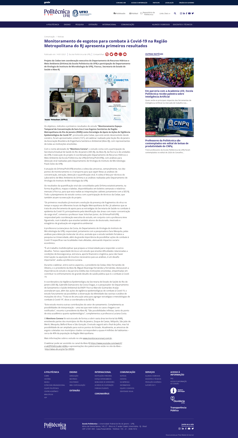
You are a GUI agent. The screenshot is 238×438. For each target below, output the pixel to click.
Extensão (93, 24)
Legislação (169, 3)
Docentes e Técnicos (182, 24)
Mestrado (73, 379)
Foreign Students (102, 388)
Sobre (46, 376)
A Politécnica (52, 24)
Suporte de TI (150, 385)
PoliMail (135, 13)
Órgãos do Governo (186, 3)
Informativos (125, 385)
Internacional (109, 24)
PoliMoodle (120, 13)
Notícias (123, 376)
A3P (45, 397)
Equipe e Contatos (127, 388)
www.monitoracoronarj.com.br (97, 338)
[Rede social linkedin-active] (183, 428)
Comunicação (127, 24)
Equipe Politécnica (51, 388)
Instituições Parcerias (103, 376)
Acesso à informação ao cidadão (178, 382)
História (47, 379)
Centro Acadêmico (51, 391)
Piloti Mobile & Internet (186, 435)
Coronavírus (102, 393)
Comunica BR (121, 3)
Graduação (74, 376)
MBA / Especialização (77, 385)
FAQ (171, 378)
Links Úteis (164, 13)
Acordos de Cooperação (104, 385)
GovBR (47, 2)
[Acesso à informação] (177, 391)
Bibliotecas (48, 394)
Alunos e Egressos (161, 24)
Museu (46, 382)
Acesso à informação (139, 3)
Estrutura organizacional (54, 385)
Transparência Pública (178, 409)
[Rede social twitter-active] (193, 428)
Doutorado (74, 382)
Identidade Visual (126, 391)
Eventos (123, 379)
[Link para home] (55, 426)
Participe (156, 3)
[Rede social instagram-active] (179, 428)
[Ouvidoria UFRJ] (177, 399)
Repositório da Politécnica (149, 13)
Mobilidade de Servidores (104, 382)
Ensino (67, 24)
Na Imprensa (124, 382)
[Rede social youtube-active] (189, 428)
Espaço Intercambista (103, 379)
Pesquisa (79, 24)
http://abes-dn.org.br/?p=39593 (59, 349)
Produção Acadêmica (153, 382)
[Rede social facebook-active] (185, 428)
